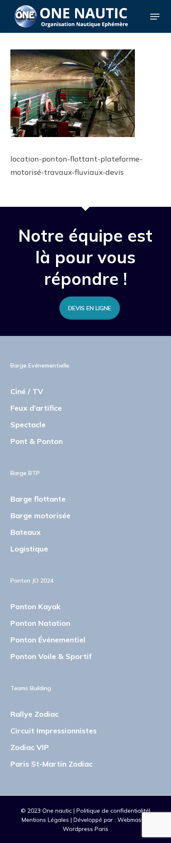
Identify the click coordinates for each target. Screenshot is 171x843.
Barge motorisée (40, 515)
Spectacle (28, 424)
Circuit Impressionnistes (53, 730)
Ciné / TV (26, 391)
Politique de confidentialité (112, 810)
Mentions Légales (46, 819)
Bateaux (25, 532)
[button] (154, 16)
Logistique (29, 549)
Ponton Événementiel (48, 640)
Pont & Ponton (36, 441)
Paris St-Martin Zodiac (51, 764)
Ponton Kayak (35, 606)
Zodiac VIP (29, 747)
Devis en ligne (89, 308)
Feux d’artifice (36, 408)
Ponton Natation (40, 623)
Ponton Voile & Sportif (51, 656)
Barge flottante (38, 499)
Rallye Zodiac (34, 714)
